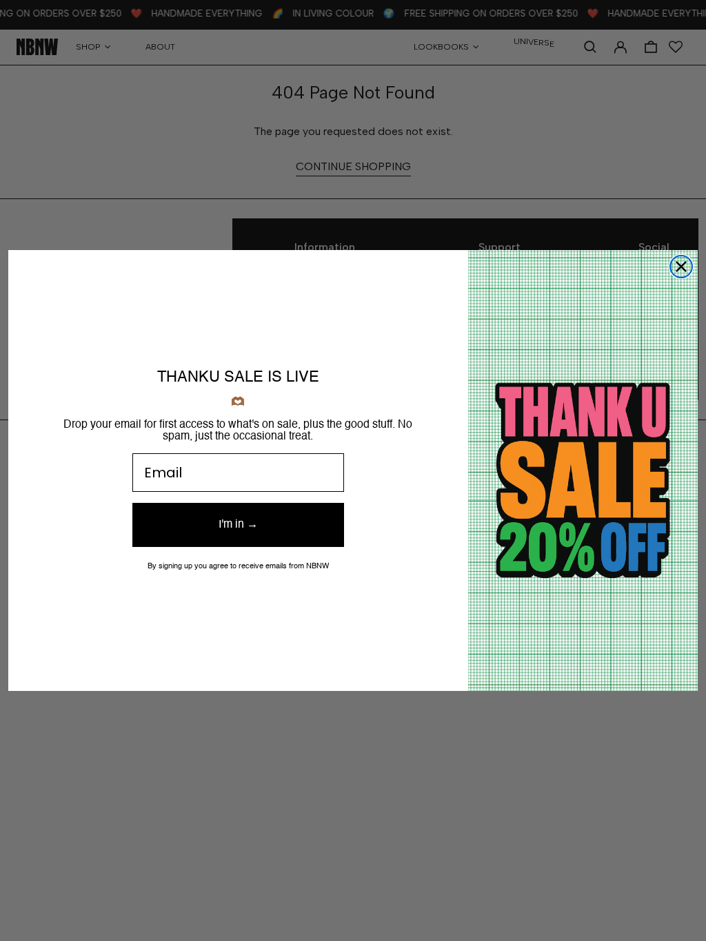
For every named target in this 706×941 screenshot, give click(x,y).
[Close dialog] (681, 267)
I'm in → (238, 524)
